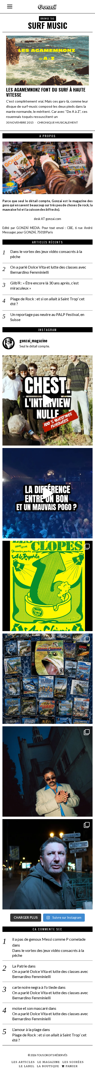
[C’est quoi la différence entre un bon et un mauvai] (47, 493)
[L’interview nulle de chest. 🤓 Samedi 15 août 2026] (47, 400)
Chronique (46, 122)
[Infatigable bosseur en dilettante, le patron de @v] (47, 864)
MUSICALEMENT (67, 122)
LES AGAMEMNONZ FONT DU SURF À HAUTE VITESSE (46, 92)
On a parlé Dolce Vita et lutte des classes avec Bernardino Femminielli (48, 269)
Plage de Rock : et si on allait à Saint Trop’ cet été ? (47, 301)
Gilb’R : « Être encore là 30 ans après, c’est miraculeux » (44, 285)
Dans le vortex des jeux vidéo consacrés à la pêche (46, 254)
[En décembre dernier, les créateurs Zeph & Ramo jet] (47, 679)
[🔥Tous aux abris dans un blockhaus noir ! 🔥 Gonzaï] (47, 586)
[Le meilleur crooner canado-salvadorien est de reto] (47, 771)
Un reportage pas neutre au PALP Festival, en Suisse (47, 317)
